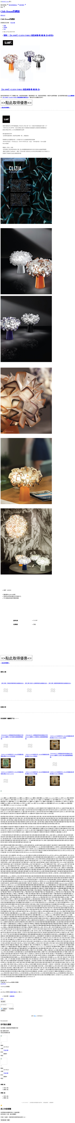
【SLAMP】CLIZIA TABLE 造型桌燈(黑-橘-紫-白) (20, 89)
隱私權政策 (45, 1102)
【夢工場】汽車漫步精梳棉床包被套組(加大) (12, 683)
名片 (5, 29)
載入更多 (3, 1001)
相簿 (5, 25)
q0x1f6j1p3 (3, 983)
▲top (2, 998)
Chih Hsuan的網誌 (10, 11)
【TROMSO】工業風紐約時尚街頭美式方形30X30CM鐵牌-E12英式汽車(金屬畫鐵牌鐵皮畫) (61, 755)
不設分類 (12, 22)
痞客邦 (12, 992)
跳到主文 (3, 15)
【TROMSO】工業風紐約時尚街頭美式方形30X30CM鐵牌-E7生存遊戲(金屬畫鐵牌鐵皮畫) (12, 737)
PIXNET (26, 1102)
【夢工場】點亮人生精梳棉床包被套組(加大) (35, 683)
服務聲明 (51, 1102)
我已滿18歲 (3, 1120)
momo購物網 (71, 95)
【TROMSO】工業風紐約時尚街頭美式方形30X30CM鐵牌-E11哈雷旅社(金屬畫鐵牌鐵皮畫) (36, 737)
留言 (15, 992)
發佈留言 (3, 1010)
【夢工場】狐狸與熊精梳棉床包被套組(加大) (59, 683)
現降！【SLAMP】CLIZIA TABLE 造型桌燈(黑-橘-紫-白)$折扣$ (28, 35)
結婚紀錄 (12, 996)
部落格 (5, 27)
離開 (8, 1120)
